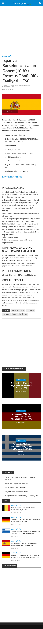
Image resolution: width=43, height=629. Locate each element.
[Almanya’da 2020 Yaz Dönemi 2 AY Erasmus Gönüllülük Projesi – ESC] (6, 519)
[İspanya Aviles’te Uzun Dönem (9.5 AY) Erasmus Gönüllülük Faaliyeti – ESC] (6, 543)
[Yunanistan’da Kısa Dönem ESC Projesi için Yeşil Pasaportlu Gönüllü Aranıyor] (6, 531)
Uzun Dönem (22, 314)
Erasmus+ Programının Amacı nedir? (17, 484)
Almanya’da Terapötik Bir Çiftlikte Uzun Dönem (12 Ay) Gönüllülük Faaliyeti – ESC (25, 556)
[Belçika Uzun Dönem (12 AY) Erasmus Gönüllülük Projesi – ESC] (6, 507)
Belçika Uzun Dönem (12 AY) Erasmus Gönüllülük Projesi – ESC (21, 385)
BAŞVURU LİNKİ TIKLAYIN (12, 177)
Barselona (15, 310)
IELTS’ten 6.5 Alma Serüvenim (15, 488)
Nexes (13, 314)
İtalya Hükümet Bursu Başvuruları (16, 492)
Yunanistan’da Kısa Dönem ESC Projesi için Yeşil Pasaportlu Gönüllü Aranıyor (21, 448)
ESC (22, 310)
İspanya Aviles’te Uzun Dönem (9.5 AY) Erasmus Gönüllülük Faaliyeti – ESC (24, 544)
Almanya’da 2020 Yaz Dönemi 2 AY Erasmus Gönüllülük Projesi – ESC (21, 417)
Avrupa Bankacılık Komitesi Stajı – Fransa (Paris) (21, 496)
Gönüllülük (7, 56)
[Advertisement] (21, 29)
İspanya (6, 314)
